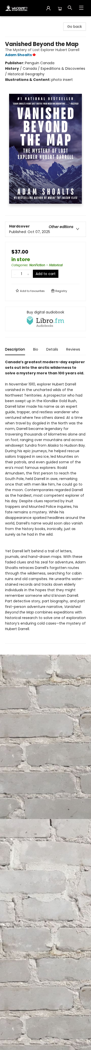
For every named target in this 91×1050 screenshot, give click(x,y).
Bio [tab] (35, 349)
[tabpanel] (45, 501)
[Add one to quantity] (28, 274)
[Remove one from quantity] (15, 274)
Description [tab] (15, 349)
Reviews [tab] (73, 349)
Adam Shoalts (18, 54)
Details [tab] (52, 349)
